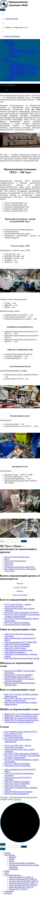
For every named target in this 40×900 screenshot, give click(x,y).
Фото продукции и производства (17, 557)
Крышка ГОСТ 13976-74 (18, 76)
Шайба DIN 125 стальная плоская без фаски (21, 718)
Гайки (6, 60)
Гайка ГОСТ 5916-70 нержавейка (17, 644)
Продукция (8, 42)
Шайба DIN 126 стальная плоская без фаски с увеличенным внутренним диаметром (21, 721)
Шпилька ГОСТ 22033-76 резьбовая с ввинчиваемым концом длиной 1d (18, 676)
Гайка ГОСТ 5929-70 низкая (15, 648)
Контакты (8, 80)
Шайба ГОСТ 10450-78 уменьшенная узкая (20, 716)
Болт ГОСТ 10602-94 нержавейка (17, 623)
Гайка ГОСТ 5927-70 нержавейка (17, 646)
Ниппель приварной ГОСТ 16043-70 (23, 66)
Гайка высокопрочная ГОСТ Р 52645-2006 (20, 642)
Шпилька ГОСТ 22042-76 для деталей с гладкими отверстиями (19, 680)
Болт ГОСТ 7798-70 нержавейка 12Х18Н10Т (21, 612)
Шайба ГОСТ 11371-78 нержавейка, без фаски (22, 714)
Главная (7, 40)
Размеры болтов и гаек (13, 736)
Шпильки (12, 44)
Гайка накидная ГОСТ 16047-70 (21, 64)
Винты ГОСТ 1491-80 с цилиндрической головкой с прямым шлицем (20, 699)
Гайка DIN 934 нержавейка (14, 652)
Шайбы (12, 46)
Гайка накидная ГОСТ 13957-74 (21, 74)
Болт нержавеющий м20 (13, 738)
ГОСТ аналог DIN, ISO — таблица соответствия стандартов (17, 605)
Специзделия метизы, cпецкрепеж (22, 50)
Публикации (14, 56)
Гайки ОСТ (8, 565)
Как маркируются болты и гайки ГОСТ (19, 567)
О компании (9, 78)
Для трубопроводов (11, 62)
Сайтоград (17, 799)
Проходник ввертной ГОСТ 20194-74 (23, 72)
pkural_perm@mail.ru (12, 36)
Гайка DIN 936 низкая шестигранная (18, 650)
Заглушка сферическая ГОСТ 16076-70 (23, 68)
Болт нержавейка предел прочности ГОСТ (20, 732)
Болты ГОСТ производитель (15, 561)
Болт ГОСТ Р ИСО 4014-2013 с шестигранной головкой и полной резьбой (22, 615)
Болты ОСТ (8, 563)
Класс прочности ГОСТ (13, 734)
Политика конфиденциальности (16, 794)
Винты (11, 48)
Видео (6, 559)
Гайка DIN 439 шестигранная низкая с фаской (21, 658)
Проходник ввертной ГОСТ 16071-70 (23, 70)
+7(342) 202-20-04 (11, 19)
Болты (6, 58)
